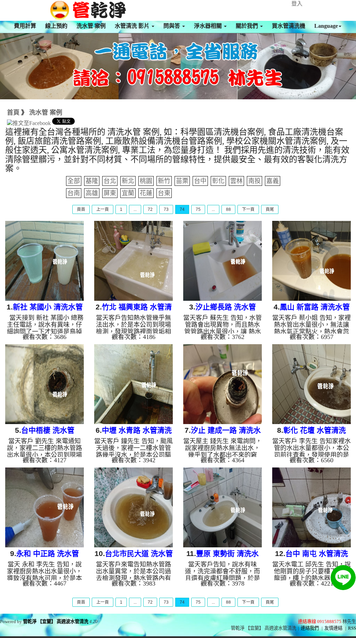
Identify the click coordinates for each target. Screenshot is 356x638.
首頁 (13, 112)
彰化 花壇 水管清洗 (314, 430)
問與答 (172, 26)
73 (166, 209)
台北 (110, 180)
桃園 (146, 180)
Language (326, 26)
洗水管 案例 (91, 26)
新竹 (164, 180)
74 (182, 209)
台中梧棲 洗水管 (47, 430)
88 (228, 209)
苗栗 (182, 180)
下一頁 (248, 209)
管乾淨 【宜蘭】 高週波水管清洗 (55, 621)
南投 (254, 180)
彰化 (218, 180)
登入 (296, 4)
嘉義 (272, 180)
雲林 (236, 180)
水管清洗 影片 (133, 26)
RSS (352, 628)
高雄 (92, 193)
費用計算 (25, 26)
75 (198, 209)
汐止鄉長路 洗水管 (225, 307)
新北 (128, 180)
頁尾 (270, 209)
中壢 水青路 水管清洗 (137, 430)
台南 (73, 193)
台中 (200, 180)
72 (150, 209)
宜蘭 (128, 193)
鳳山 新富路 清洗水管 (315, 307)
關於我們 (247, 26)
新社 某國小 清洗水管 (48, 307)
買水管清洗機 (288, 26)
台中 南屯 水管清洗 (316, 553)
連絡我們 (310, 628)
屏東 (110, 193)
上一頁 (102, 209)
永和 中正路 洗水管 (47, 553)
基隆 (92, 180)
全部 (73, 180)
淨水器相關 (208, 26)
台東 (164, 193)
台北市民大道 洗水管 (139, 553)
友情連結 (333, 628)
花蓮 (146, 193)
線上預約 (56, 26)
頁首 (81, 209)
